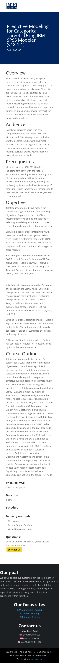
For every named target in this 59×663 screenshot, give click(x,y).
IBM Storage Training (29, 617)
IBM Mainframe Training (29, 609)
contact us (14, 549)
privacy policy (35, 659)
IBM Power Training (29, 613)
